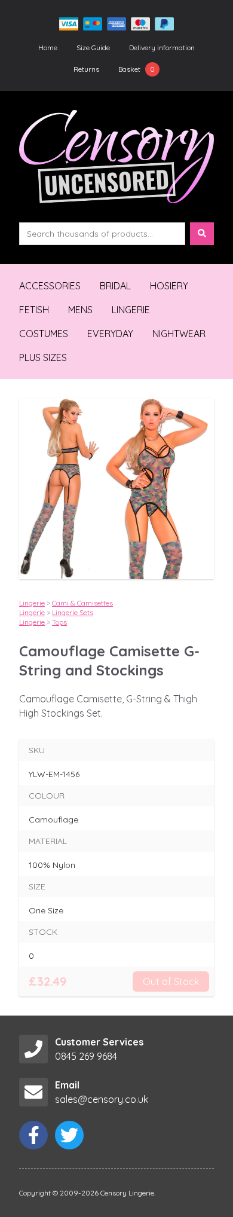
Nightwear (179, 334)
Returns (86, 69)
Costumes (43, 334)
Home (47, 47)
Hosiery (169, 286)
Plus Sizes (43, 357)
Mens (80, 310)
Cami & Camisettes (82, 602)
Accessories (50, 286)
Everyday (110, 334)
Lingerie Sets (72, 612)
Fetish (34, 310)
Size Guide (93, 47)
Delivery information (162, 47)
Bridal (115, 286)
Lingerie (131, 310)
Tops (59, 621)
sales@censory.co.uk (101, 1099)
